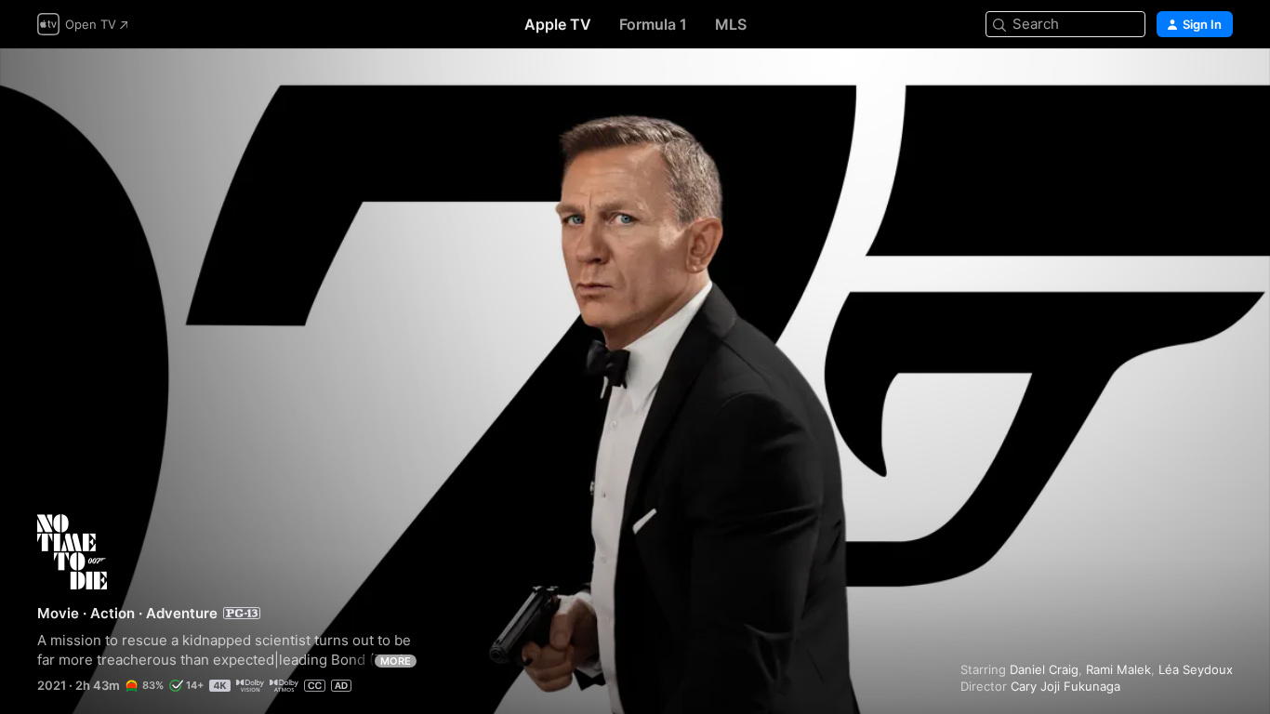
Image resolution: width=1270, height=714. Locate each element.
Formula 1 (653, 24)
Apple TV (557, 24)
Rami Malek (1118, 669)
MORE (395, 661)
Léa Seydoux (1195, 669)
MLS (731, 24)
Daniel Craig (1044, 669)
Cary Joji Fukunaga (1065, 686)
